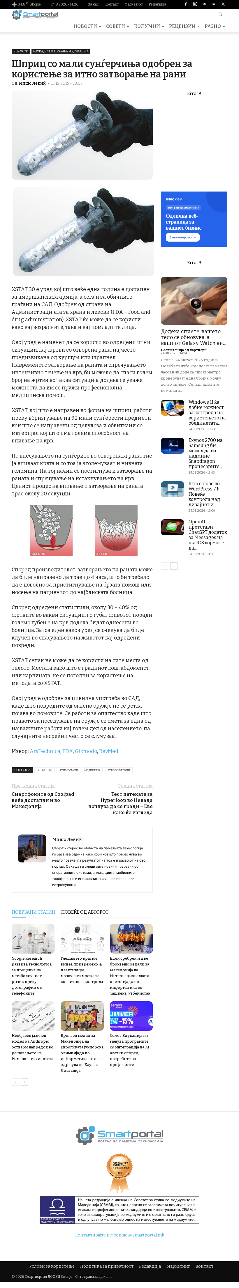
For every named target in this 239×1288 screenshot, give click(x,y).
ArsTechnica (45, 751)
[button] (220, 15)
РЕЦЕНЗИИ (182, 26)
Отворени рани (118, 770)
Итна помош (68, 770)
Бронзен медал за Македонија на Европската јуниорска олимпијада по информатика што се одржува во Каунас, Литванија (82, 1053)
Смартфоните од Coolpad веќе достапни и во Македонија (43, 800)
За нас (93, 4)
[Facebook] (185, 4)
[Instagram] (195, 4)
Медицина (92, 770)
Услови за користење (52, 1266)
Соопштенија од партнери (184, 350)
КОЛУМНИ (147, 26)
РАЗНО (213, 26)
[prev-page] (15, 1082)
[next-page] (24, 1082)
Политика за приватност (106, 1266)
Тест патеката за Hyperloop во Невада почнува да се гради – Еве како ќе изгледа (120, 803)
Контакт (111, 4)
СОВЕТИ (115, 26)
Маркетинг (133, 4)
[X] (223, 4)
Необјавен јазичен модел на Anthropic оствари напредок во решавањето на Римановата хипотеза (32, 1047)
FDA (67, 751)
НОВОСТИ (85, 26)
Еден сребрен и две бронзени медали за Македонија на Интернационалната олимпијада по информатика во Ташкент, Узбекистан (130, 975)
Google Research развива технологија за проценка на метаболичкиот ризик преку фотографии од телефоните (32, 975)
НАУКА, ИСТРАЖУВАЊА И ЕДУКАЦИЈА (61, 51)
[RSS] (213, 4)
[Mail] (204, 4)
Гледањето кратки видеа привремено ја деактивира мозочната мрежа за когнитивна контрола (82, 970)
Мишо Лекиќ (32, 83)
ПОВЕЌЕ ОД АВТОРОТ (84, 912)
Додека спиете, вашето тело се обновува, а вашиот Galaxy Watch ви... (193, 337)
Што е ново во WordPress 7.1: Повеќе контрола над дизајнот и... (204, 494)
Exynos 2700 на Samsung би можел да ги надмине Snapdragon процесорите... (206, 453)
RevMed (108, 751)
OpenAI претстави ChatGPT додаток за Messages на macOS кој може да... (208, 535)
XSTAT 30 (44, 770)
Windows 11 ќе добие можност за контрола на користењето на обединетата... (207, 412)
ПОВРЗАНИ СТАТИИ (33, 912)
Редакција (157, 4)
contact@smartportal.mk (139, 1235)
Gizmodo (86, 751)
